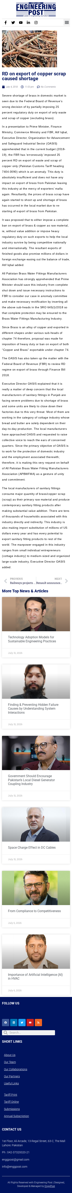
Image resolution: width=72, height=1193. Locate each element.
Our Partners (12, 1076)
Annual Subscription (16, 1116)
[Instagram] (36, 22)
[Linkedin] (13, 1022)
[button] (66, 22)
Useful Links (11, 1083)
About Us (9, 1055)
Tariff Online (11, 1101)
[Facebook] (5, 1022)
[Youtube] (20, 22)
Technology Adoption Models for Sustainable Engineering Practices (32, 639)
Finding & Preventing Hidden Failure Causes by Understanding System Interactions (33, 708)
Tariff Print (10, 1094)
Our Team (10, 1062)
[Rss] (38, 1022)
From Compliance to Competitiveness (34, 911)
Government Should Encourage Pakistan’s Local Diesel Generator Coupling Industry (31, 780)
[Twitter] (13, 22)
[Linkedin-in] (28, 22)
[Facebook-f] (5, 22)
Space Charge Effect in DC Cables (32, 847)
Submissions (12, 1109)
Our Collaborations (15, 1069)
